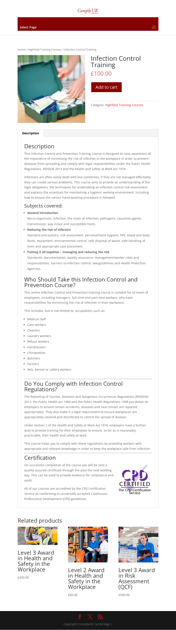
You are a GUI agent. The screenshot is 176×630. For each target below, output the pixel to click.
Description (30, 133)
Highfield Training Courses (44, 49)
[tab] (30, 133)
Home (22, 49)
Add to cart (106, 87)
